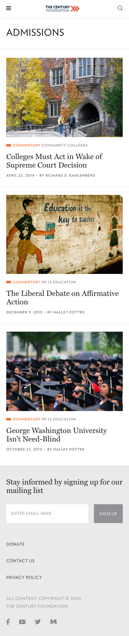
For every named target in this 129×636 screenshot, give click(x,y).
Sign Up (108, 513)
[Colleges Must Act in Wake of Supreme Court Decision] (64, 97)
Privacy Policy (24, 577)
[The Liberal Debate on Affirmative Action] (64, 234)
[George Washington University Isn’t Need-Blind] (64, 371)
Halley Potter (69, 312)
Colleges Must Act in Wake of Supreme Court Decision (54, 160)
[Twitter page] (38, 621)
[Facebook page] (8, 621)
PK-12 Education (59, 282)
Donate (15, 544)
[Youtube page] (22, 621)
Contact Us (20, 561)
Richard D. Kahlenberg (70, 176)
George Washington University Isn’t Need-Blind (56, 434)
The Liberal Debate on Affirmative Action (62, 297)
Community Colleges (65, 145)
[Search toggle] (120, 7)
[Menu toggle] (8, 7)
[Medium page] (53, 621)
